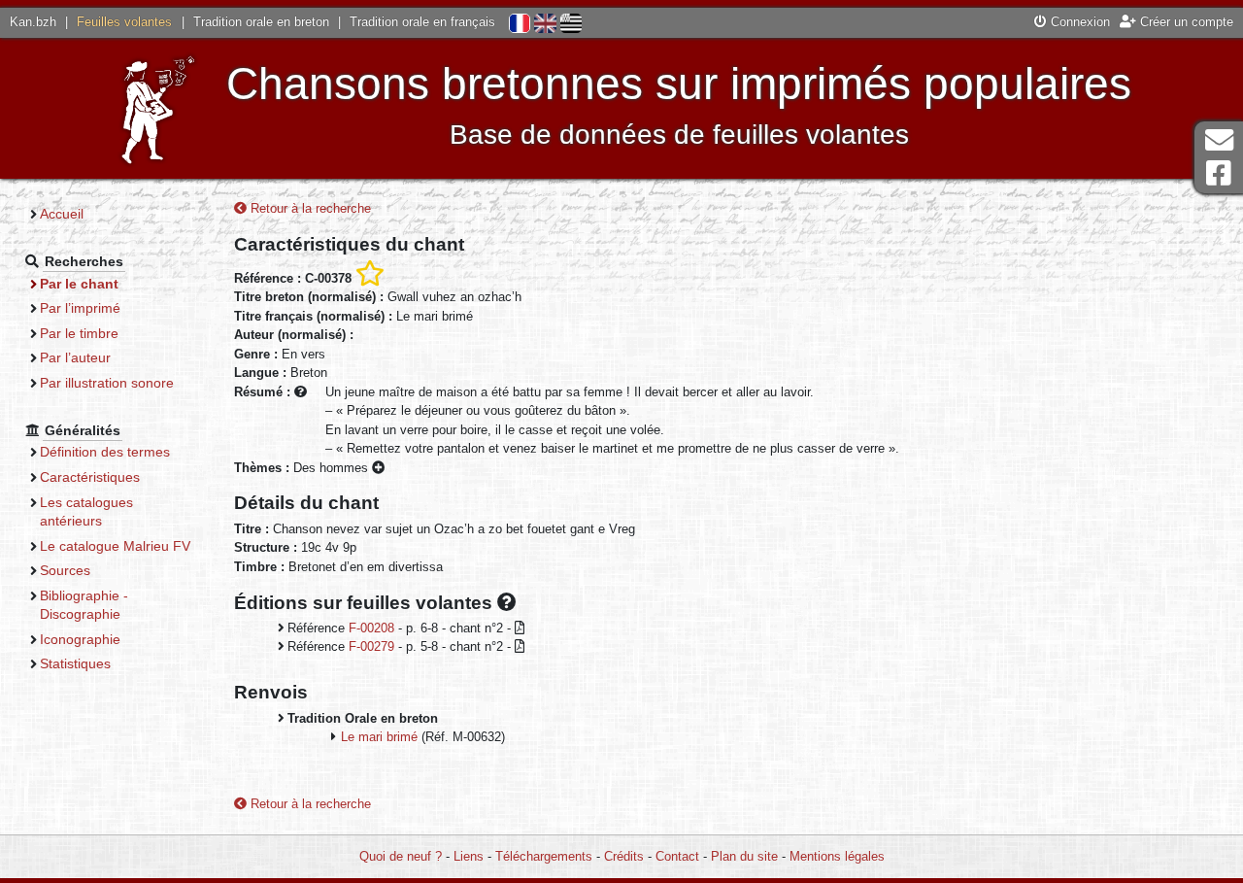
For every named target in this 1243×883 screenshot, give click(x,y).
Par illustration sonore (107, 383)
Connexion (1078, 22)
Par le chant (79, 283)
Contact (677, 856)
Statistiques (75, 663)
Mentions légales (837, 856)
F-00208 (371, 628)
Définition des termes (105, 451)
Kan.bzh (33, 22)
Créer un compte (1184, 22)
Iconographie (80, 639)
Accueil (62, 213)
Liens (469, 856)
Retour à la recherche (309, 208)
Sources (65, 570)
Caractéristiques (90, 477)
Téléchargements (543, 856)
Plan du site (744, 856)
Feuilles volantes (124, 22)
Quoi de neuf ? (400, 856)
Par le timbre (79, 333)
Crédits (624, 856)
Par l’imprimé (80, 308)
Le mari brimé (379, 737)
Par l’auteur (75, 357)
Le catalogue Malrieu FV (115, 546)
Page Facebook (1218, 173)
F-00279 (371, 646)
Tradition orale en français (422, 22)
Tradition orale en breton (261, 22)
